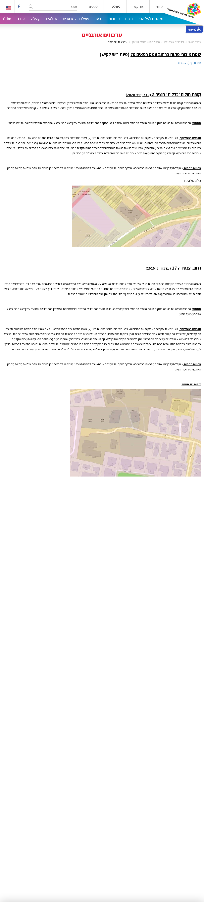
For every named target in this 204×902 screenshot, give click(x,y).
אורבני (21, 19)
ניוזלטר (115, 6)
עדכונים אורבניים (174, 42)
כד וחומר (113, 19)
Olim (7, 19)
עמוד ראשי (194, 42)
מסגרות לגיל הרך (150, 19)
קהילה (35, 19)
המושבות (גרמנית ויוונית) (146, 42)
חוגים (129, 19)
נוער (98, 19)
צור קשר (138, 6)
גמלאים (51, 19)
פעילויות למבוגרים (76, 19)
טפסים (93, 6)
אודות (159, 6)
